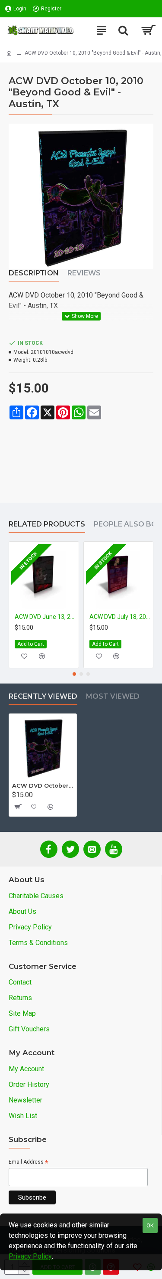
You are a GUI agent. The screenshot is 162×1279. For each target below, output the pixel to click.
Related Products (47, 524)
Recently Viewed (43, 696)
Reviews (84, 273)
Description (34, 273)
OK (150, 1225)
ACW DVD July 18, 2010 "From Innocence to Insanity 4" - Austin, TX (120, 616)
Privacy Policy (30, 1256)
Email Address (28, 1162)
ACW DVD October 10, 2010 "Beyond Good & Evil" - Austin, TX (42, 785)
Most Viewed (113, 696)
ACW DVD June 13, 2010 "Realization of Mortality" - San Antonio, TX (45, 616)
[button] (74, 674)
